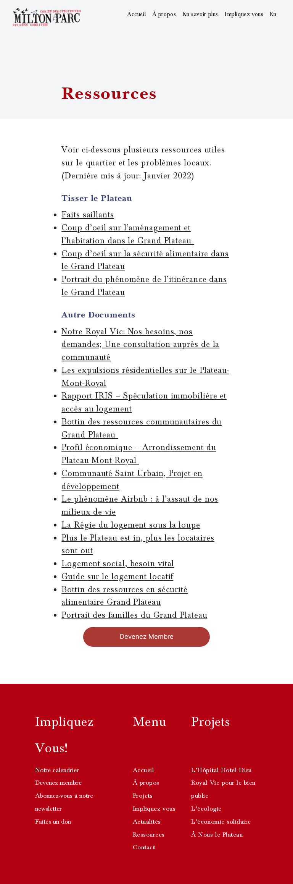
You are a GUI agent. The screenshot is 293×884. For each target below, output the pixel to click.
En (273, 14)
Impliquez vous (244, 14)
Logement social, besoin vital (117, 563)
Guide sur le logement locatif (117, 576)
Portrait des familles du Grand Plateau (134, 615)
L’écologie (206, 809)
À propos (164, 14)
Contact (144, 847)
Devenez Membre (147, 636)
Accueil (136, 14)
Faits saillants (87, 215)
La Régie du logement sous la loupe (130, 525)
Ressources (149, 835)
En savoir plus (200, 14)
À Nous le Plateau (217, 835)
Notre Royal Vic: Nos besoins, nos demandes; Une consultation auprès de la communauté (140, 345)
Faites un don (53, 822)
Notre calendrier (57, 770)
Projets (143, 796)
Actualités (147, 822)
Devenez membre (58, 783)
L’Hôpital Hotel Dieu (221, 770)
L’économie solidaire (221, 822)
